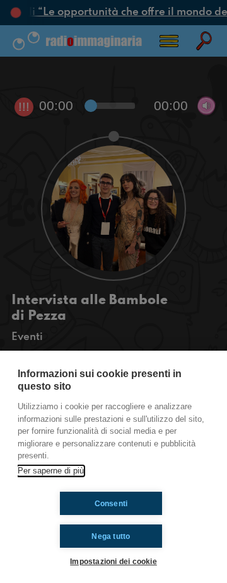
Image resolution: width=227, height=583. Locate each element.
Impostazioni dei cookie (113, 561)
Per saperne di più (51, 470)
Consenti (111, 503)
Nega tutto (110, 536)
